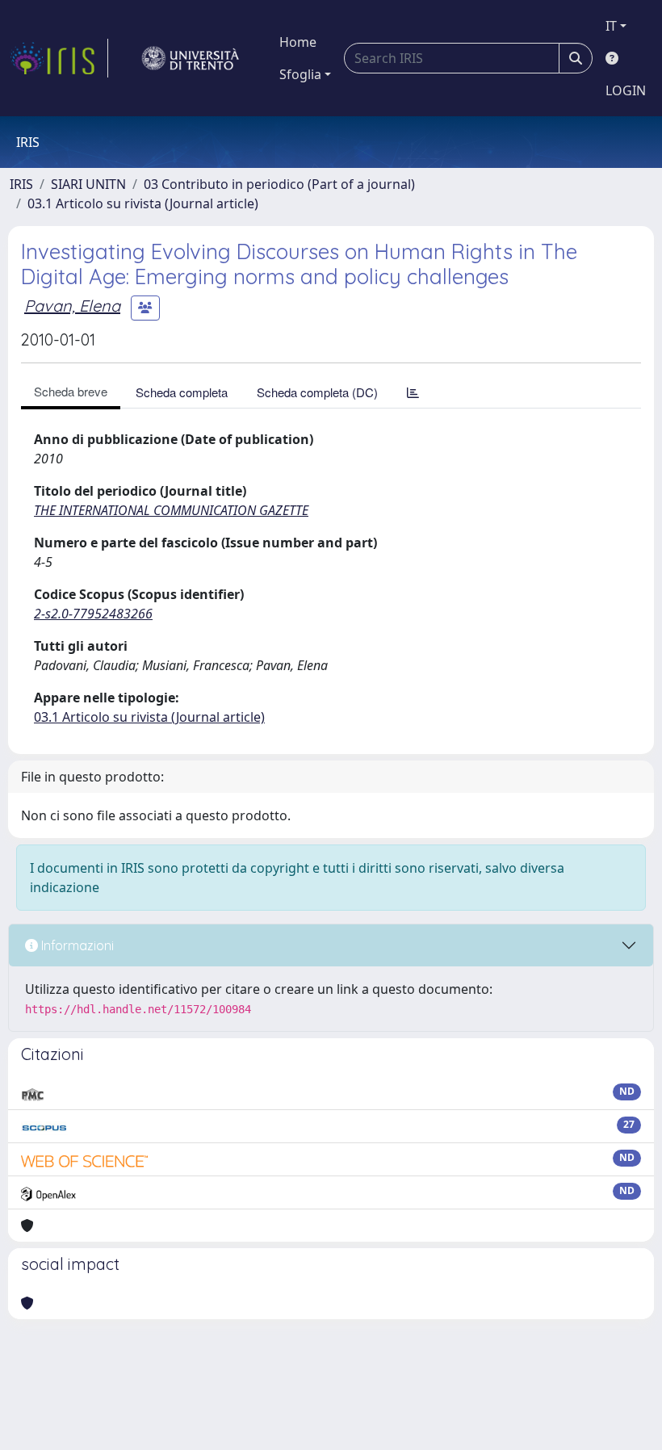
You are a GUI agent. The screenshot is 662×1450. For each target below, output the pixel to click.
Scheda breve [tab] (70, 391)
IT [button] (611, 26)
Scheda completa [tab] (182, 391)
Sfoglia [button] (300, 74)
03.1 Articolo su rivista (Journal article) (142, 203)
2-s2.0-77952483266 (93, 613)
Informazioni (76, 945)
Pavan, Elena (72, 305)
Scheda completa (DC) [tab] (317, 391)
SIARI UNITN (88, 184)
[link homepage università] (190, 58)
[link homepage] (59, 58)
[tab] (413, 392)
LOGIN (625, 90)
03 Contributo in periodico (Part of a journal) (279, 184)
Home (297, 42)
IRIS (21, 184)
